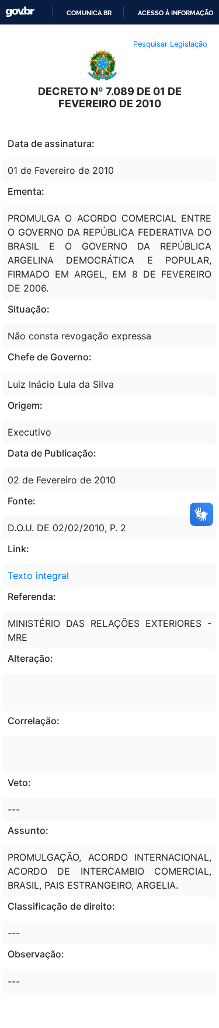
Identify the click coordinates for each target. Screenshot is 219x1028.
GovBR (19, 11)
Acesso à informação (175, 13)
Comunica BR (89, 13)
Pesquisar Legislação (170, 44)
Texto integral (38, 575)
